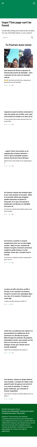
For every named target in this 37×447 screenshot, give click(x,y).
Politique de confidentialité (10, 411)
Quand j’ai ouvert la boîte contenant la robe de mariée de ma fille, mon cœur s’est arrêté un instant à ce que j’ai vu (18, 114)
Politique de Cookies (26, 411)
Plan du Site (21, 413)
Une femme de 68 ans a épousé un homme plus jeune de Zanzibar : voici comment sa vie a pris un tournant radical (18, 73)
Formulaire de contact (9, 413)
